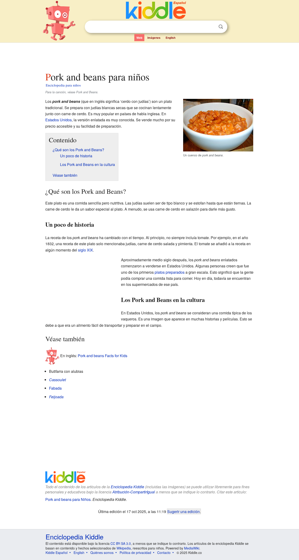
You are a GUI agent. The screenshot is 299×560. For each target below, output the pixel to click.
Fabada (55, 388)
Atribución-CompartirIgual (133, 492)
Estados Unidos (58, 119)
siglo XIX (85, 250)
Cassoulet (57, 379)
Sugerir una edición (183, 511)
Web (139, 38)
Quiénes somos (102, 552)
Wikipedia (124, 548)
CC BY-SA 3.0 (120, 543)
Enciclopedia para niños (63, 85)
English (170, 38)
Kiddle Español (57, 552)
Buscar (220, 27)
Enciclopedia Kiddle (127, 486)
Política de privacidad (135, 552)
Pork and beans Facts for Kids (102, 355)
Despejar (211, 27)
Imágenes (153, 38)
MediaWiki (191, 548)
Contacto (164, 552)
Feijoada (56, 396)
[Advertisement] (149, 56)
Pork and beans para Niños (68, 499)
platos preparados (170, 272)
